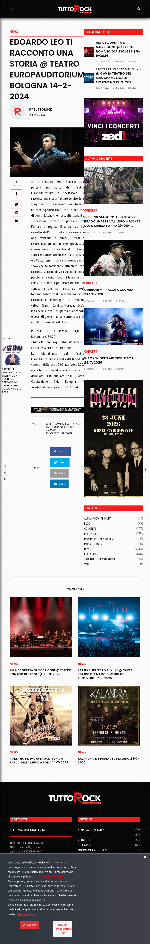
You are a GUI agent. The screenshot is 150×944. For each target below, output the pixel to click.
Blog (87, 523)
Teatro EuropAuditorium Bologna (60, 428)
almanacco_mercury (97, 518)
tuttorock (42, 109)
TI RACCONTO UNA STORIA (59, 433)
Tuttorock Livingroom (99, 559)
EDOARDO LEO (62, 424)
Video (87, 564)
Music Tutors (93, 543)
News (14, 31)
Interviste (91, 533)
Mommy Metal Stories (98, 538)
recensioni (91, 553)
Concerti (91, 210)
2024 (48, 424)
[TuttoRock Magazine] (75, 9)
